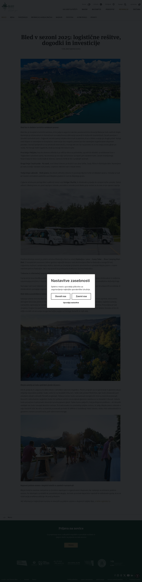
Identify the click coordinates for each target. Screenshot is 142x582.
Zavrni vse (81, 296)
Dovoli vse (60, 296)
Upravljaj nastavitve (71, 303)
